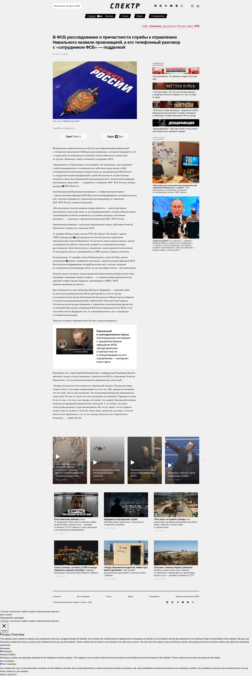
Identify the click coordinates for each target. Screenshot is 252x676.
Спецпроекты (158, 15)
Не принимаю (17, 617)
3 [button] (130, 486)
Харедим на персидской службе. (124, 522)
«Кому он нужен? (174, 245)
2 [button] (126, 486)
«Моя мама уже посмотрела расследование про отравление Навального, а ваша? (175, 188)
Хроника (109, 15)
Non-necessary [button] (7, 660)
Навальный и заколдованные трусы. (113, 346)
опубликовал (59, 260)
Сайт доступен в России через (170, 26)
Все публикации (83, 596)
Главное (92, 15)
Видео (140, 15)
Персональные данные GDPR (187, 596)
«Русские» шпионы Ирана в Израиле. (174, 571)
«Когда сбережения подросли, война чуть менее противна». (126, 571)
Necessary (7, 651)
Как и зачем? (6, 614)
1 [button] (122, 486)
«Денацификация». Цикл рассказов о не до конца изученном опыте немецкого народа (175, 129)
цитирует (57, 185)
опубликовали (66, 237)
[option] (70, 460)
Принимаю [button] (5, 617)
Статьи (125, 15)
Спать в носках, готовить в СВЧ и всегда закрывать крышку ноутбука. (76, 570)
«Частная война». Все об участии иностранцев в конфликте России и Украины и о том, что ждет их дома (175, 94)
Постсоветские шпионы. (75, 524)
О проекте (57, 596)
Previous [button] (49, 460)
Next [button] (202, 460)
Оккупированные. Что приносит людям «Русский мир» (175, 77)
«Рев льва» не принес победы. (175, 523)
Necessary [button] (5, 648)
